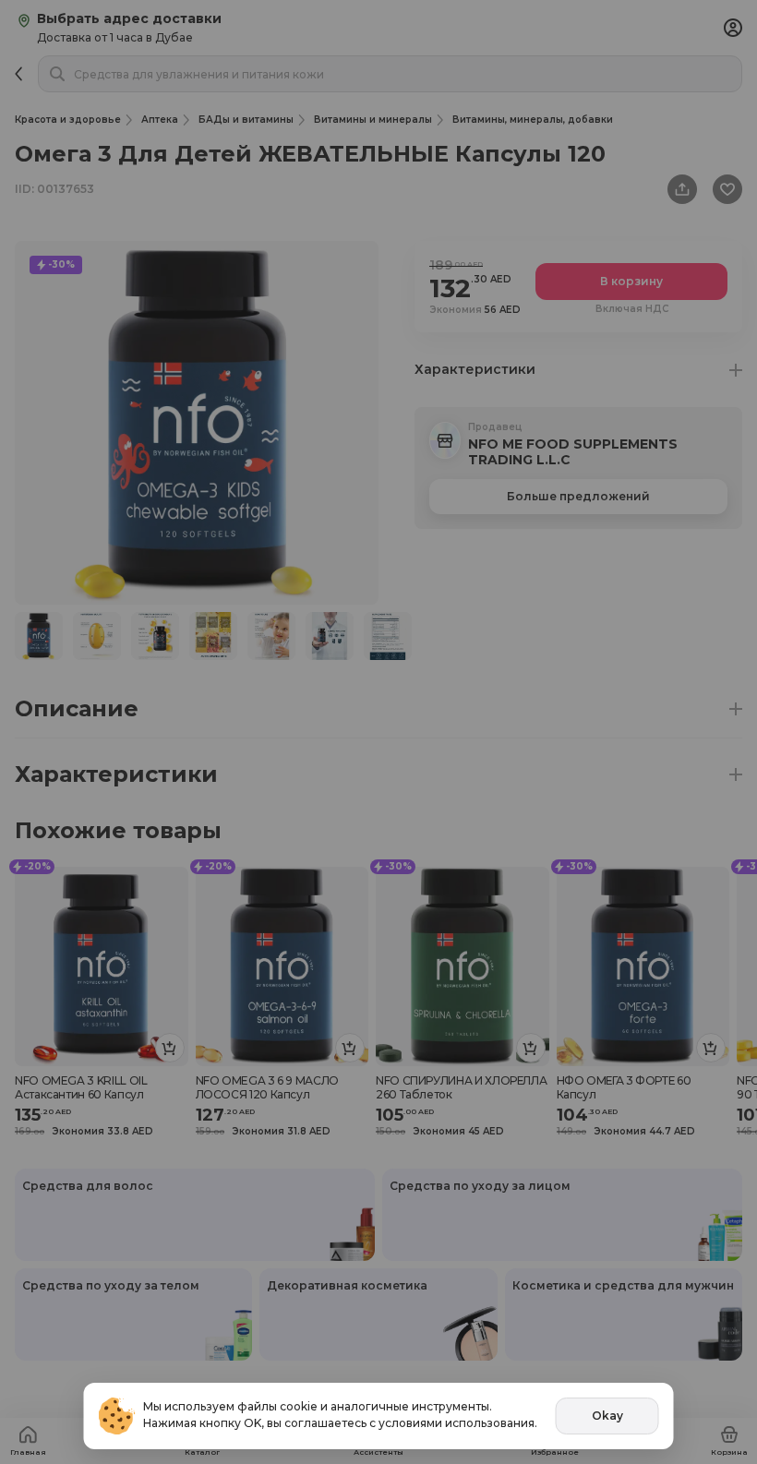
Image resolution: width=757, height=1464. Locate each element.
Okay (607, 1415)
